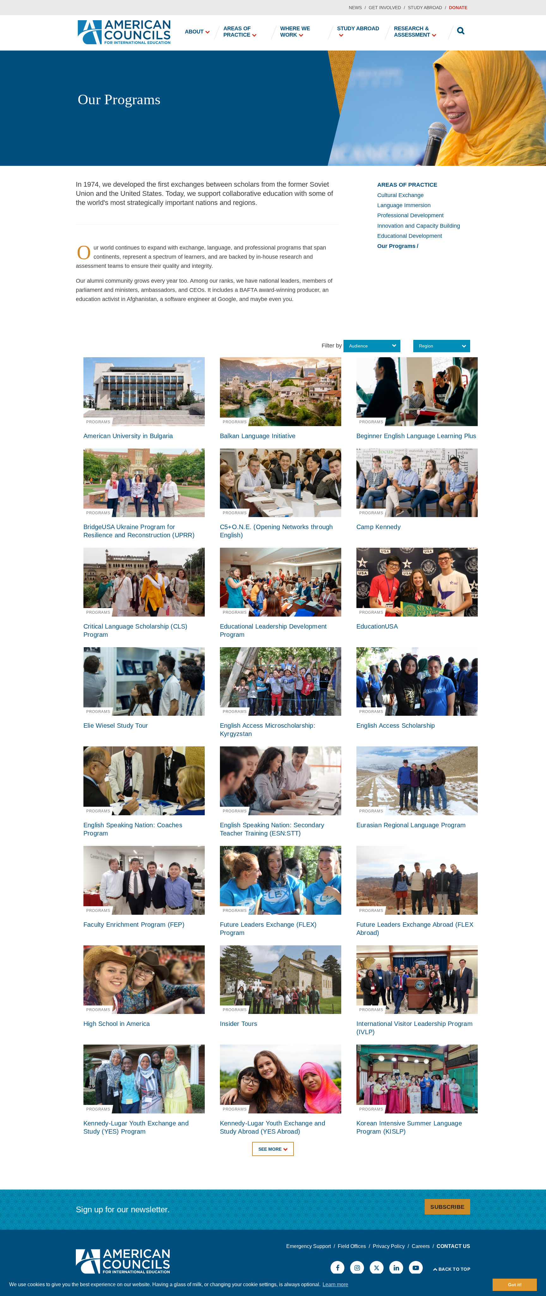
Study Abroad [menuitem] (358, 29)
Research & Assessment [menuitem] (412, 32)
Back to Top (454, 1269)
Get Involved (385, 7)
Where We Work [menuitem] (295, 32)
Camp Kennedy (378, 526)
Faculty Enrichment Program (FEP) (134, 924)
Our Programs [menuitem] (396, 246)
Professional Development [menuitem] (410, 215)
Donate (458, 7)
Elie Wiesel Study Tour (115, 725)
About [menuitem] (194, 32)
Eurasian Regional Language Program (411, 825)
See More (270, 1149)
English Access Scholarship (395, 725)
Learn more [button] (335, 1284)
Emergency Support (308, 1246)
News (355, 7)
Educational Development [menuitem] (409, 236)
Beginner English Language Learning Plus (416, 435)
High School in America (116, 1023)
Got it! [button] (515, 1284)
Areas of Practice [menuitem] (237, 32)
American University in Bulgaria (128, 435)
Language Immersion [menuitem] (404, 205)
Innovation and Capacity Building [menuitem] (418, 226)
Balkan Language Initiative (258, 435)
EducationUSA (377, 626)
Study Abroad (425, 7)
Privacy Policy (389, 1246)
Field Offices (352, 1246)
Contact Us (453, 1246)
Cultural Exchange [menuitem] (400, 195)
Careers (421, 1246)
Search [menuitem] (460, 31)
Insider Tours (238, 1023)
